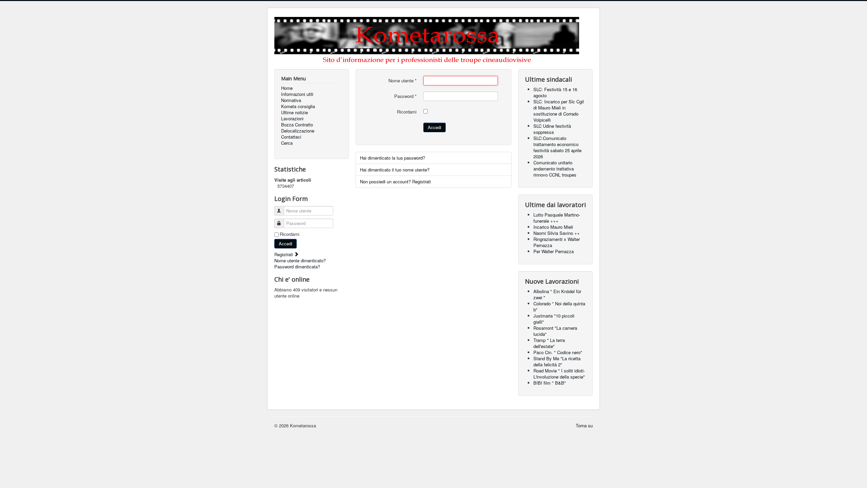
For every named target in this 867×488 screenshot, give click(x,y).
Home (287, 88)
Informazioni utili (297, 94)
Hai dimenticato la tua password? (392, 158)
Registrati (284, 254)
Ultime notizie (294, 112)
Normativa (291, 100)
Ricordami (289, 234)
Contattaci (291, 137)
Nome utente (402, 81)
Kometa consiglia (298, 106)
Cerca (287, 143)
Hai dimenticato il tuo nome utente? (394, 169)
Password (405, 96)
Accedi (285, 243)
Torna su (584, 425)
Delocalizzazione (297, 131)
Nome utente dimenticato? (300, 260)
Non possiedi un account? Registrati (395, 181)
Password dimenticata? (297, 266)
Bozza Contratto (297, 125)
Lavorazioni (292, 119)
